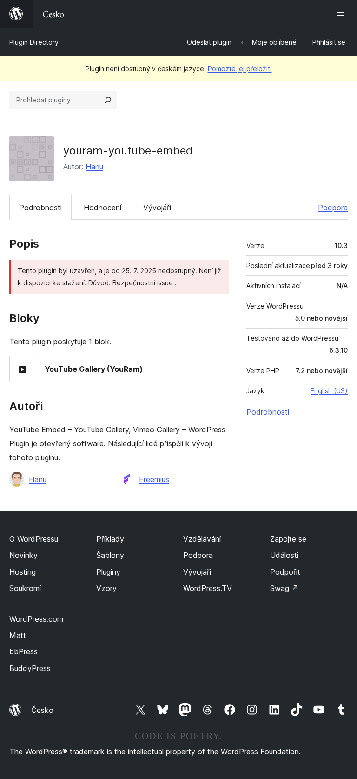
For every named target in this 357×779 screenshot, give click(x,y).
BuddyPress (30, 668)
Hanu (94, 166)
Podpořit (285, 572)
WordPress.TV (207, 588)
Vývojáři (157, 207)
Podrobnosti (40, 207)
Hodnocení (102, 207)
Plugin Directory (34, 42)
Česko (42, 710)
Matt (17, 635)
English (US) (329, 391)
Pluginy (108, 572)
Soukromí (25, 588)
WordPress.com (36, 619)
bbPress (23, 651)
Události (284, 555)
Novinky (23, 555)
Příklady (110, 539)
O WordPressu (33, 539)
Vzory (106, 588)
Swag (284, 588)
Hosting (22, 572)
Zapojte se (288, 539)
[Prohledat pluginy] (108, 100)
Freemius (154, 479)
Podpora (333, 207)
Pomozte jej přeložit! (240, 69)
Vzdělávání (202, 539)
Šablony (110, 555)
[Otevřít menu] (342, 14)
